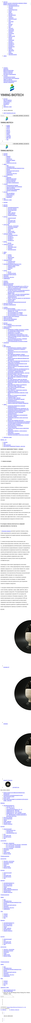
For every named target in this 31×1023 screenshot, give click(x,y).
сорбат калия (12, 36)
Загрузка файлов (7, 100)
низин (10, 34)
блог (4, 105)
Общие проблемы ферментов (10, 889)
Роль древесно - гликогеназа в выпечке (17, 390)
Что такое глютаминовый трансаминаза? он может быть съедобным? (18, 361)
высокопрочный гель (11, 833)
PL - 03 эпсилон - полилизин (13, 847)
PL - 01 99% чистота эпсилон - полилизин (16, 844)
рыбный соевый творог (13, 265)
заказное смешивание (8, 82)
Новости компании (8, 71)
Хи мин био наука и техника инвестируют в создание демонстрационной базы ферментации (19, 291)
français (8, 130)
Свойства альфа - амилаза (14, 397)
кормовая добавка (22, 3)
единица (5, 67)
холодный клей (11, 220)
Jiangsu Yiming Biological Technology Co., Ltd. (16, 1007)
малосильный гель (10, 830)
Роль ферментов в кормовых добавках (17, 347)
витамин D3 (11, 46)
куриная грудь (11, 262)
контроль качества (7, 73)
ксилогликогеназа (13, 9)
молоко (8, 169)
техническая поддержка (9, 77)
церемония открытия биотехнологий (17, 302)
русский (8, 135)
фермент (5, 3)
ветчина (10, 256)
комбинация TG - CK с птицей (13, 812)
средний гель (16, 787)
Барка (9, 269)
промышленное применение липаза (16, 411)
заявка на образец (7, 79)
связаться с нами (7, 106)
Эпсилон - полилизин (11, 29)
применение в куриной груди (15, 333)
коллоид (10, 3)
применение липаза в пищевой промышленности (15, 413)
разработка (6, 104)
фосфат (5, 4)
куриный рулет (11, 261)
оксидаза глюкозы (11, 7)
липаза (10, 11)
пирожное (8, 172)
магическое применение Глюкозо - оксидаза (18, 372)
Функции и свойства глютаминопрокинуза (18, 368)
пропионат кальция (11, 31)
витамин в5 (11, 44)
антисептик (15, 3)
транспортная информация (10, 81)
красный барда (12, 15)
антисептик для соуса (11, 173)
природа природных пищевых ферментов (18, 403)
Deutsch (8, 131)
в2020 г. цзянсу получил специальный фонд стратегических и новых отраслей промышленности (18, 295)
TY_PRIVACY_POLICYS (14, 1009)
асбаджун (11, 49)
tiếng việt (8, 138)
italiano (8, 134)
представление (7, 346)
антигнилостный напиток (12, 170)
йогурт (9, 271)
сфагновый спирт (11, 51)
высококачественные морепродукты (15, 168)
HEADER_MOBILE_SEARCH (21, 115)
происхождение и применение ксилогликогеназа (15, 426)
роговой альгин (11, 25)
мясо (7, 165)
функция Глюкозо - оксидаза (15, 374)
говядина (10, 258)
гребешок (10, 268)
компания (5, 69)
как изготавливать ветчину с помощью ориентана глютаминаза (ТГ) (17, 339)
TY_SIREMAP (3, 1009)
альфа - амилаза (10, 13)
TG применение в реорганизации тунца (17, 334)
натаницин (11, 33)
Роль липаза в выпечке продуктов (16, 387)
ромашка (11, 53)
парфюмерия (9, 174)
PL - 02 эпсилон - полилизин (13, 845)
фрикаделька (11, 257)
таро (10, 26)
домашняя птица (10, 166)
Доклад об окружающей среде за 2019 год (18, 286)
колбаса (10, 254)
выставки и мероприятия (9, 74)
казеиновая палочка (11, 40)
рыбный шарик (11, 266)
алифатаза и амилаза (13, 391)
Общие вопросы (7, 101)
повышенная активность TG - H (14, 809)
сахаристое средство (12, 4)
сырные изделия (12, 273)
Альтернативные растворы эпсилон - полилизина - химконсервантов (17, 371)
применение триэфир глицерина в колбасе (18, 329)
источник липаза (12, 388)
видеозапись (6, 102)
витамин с (11, 45)
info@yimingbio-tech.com (9, 113)
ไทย (7, 139)
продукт (5, 1)
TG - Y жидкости (10, 808)
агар (10, 20)
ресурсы (5, 98)
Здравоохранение (5, 856)
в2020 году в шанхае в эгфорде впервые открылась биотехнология (18, 288)
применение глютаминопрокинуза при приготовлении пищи (17, 364)
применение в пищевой (13, 433)
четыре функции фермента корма (16, 401)
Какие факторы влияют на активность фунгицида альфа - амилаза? (17, 385)
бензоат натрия (10, 38)
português (8, 136)
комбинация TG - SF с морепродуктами (16, 813)
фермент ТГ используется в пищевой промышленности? (17, 396)
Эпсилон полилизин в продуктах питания (18, 434)
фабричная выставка (8, 70)
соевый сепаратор (11, 17)
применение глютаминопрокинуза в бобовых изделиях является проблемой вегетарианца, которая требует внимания (19, 423)
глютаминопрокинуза (14, 5)
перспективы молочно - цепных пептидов (18, 380)
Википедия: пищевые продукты (16, 420)
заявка (5, 55)
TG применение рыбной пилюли (16, 330)
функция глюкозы (6, 531)
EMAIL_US (3, 439)
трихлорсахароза (13, 54)
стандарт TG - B (10, 806)
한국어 (8, 128)
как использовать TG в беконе (15, 312)
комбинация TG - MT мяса (12, 810)
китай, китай (11, 300)
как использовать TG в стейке (15, 313)
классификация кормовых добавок (16, 354)
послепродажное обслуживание (11, 78)
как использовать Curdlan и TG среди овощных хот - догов (17, 310)
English (8, 125)
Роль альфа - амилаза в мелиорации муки (18, 375)
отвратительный (13, 19)
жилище (5, 153)
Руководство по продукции (14, 325)
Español (8, 132)
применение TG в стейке (14, 332)
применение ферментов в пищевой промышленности (16, 406)
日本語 (8, 127)
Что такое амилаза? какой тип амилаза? (17, 379)
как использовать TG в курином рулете (17, 315)
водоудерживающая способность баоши (17, 341)
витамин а (11, 42)
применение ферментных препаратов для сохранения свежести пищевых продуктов (18, 409)
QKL (2, 911)
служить (5, 75)
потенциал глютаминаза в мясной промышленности (16, 400)
